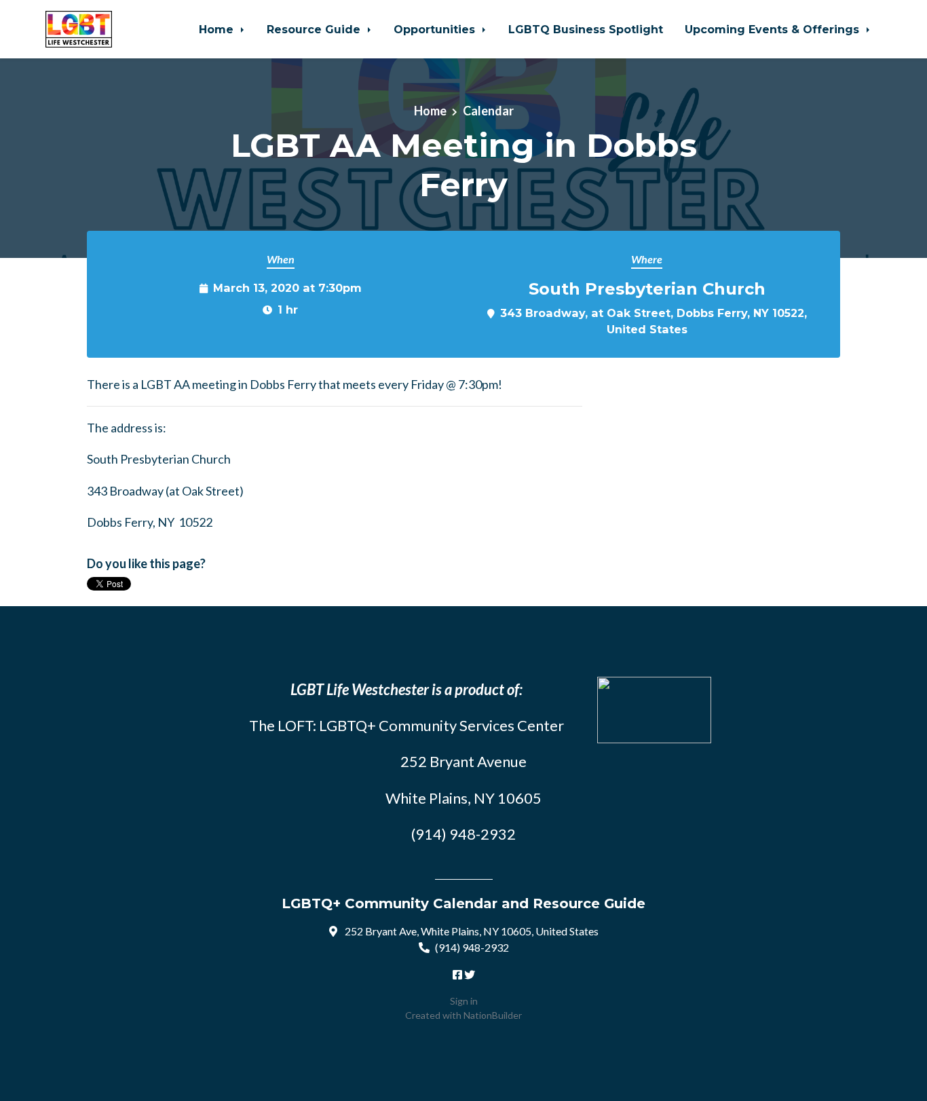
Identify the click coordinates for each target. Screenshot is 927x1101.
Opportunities (436, 29)
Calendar (488, 110)
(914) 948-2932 (472, 947)
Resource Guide (315, 29)
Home (218, 29)
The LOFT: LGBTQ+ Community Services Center (406, 725)
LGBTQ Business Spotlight (585, 29)
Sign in (464, 1001)
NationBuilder (492, 1015)
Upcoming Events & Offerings (774, 29)
